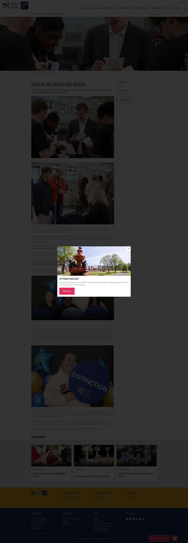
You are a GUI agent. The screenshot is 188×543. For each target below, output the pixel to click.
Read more (67, 291)
